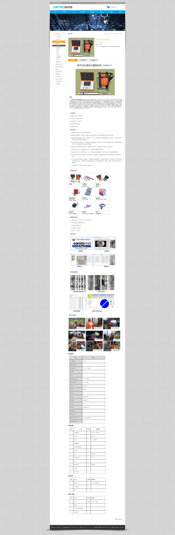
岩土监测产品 (58, 36)
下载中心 (102, 12)
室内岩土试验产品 (59, 79)
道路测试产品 (58, 74)
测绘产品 (57, 69)
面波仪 (57, 59)
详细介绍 (73, 60)
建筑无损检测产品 (59, 64)
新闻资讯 (92, 12)
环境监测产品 (58, 84)
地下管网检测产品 (59, 81)
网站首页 (106, 33)
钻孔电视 (58, 45)
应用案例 (93, 60)
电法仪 (57, 50)
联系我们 (120, 12)
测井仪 (57, 54)
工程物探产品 (58, 41)
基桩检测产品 (58, 61)
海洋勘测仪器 (58, 76)
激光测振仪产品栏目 (59, 66)
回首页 (116, 519)
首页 (55, 12)
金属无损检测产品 (59, 71)
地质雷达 (58, 49)
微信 (55, 3)
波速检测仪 (58, 47)
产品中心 (73, 12)
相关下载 (83, 60)
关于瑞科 (64, 12)
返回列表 (120, 519)
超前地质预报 (58, 56)
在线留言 (59, 3)
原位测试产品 (58, 39)
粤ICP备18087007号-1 (75, 527)
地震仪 (57, 52)
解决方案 (83, 12)
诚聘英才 (111, 12)
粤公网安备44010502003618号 (88, 527)
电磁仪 (57, 43)
